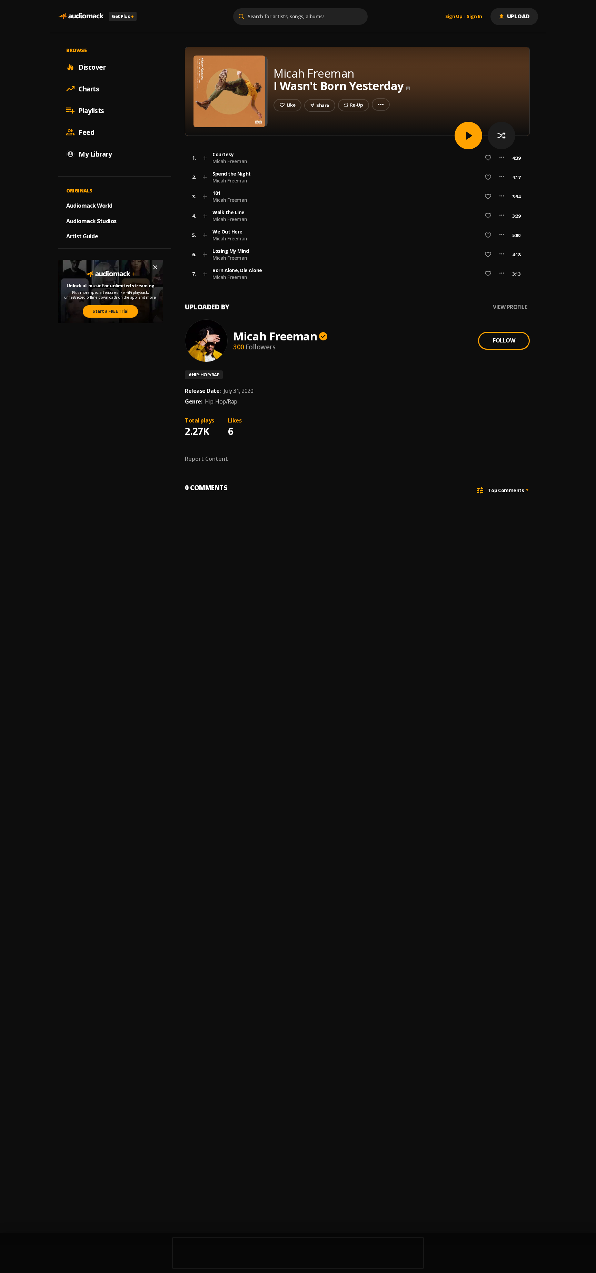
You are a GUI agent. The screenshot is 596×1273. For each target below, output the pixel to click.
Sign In (474, 16)
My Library (95, 153)
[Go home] (80, 16)
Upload (518, 16)
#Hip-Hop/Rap (203, 374)
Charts (89, 88)
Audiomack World (89, 205)
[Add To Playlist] (205, 158)
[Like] (488, 158)
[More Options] (501, 158)
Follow (504, 340)
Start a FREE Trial (110, 311)
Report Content (206, 459)
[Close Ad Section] (155, 267)
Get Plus (123, 16)
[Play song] (468, 135)
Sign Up (454, 16)
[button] (355, 158)
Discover (92, 66)
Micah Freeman (229, 161)
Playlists (91, 110)
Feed (86, 132)
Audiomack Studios (91, 221)
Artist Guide (82, 236)
